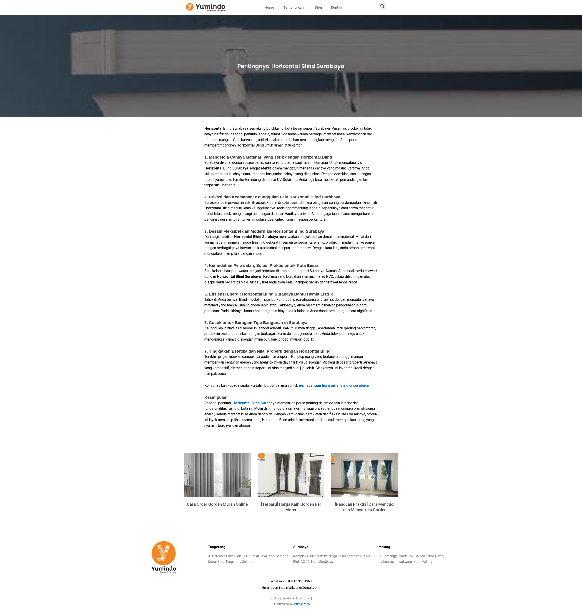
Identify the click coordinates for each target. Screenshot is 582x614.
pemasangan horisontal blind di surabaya (334, 385)
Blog (318, 7)
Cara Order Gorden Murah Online (217, 504)
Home (269, 7)
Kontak (336, 7)
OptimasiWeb (301, 604)
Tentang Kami (294, 7)
